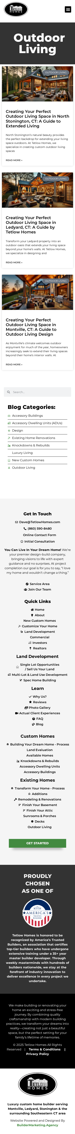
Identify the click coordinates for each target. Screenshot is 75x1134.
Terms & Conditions (45, 1049)
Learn (37, 688)
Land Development (37, 656)
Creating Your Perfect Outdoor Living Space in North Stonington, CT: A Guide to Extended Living (37, 118)
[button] (68, 9)
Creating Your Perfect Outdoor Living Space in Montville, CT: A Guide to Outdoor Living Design (31, 327)
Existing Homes (37, 780)
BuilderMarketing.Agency (37, 1125)
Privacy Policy (37, 1054)
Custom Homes (38, 736)
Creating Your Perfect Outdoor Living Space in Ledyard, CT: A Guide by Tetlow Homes (31, 225)
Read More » (14, 160)
